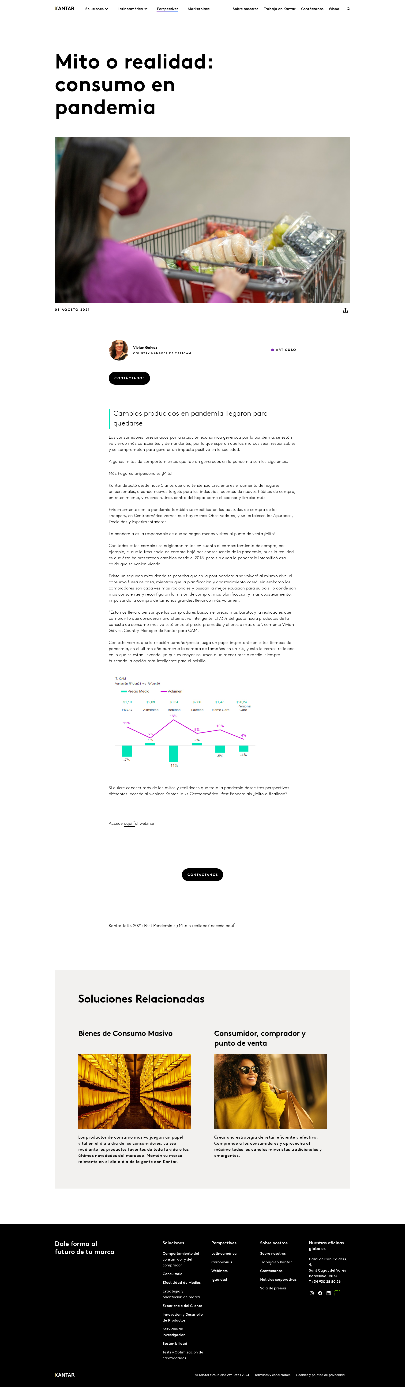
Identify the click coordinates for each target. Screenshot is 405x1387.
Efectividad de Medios (182, 1283)
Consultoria (173, 1274)
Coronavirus (221, 1262)
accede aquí (222, 926)
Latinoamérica (224, 1254)
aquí (129, 824)
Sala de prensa (273, 1288)
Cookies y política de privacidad (320, 1375)
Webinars (219, 1271)
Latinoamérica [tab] (130, 9)
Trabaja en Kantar (280, 9)
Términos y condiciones (272, 1375)
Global (335, 9)
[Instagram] (312, 1294)
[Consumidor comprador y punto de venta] (270, 1091)
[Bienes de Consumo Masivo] (134, 1091)
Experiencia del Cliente (182, 1306)
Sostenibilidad (175, 1344)
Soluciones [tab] (94, 9)
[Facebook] (320, 1294)
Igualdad (219, 1280)
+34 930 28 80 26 (326, 1282)
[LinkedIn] (328, 1294)
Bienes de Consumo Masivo (125, 1034)
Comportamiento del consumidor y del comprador (181, 1259)
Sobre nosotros (245, 9)
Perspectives (167, 9)
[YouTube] (337, 1294)
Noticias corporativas (278, 1280)
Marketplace (199, 9)
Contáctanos (312, 9)
